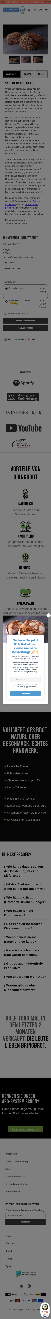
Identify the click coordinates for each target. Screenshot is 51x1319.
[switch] (45, 1315)
